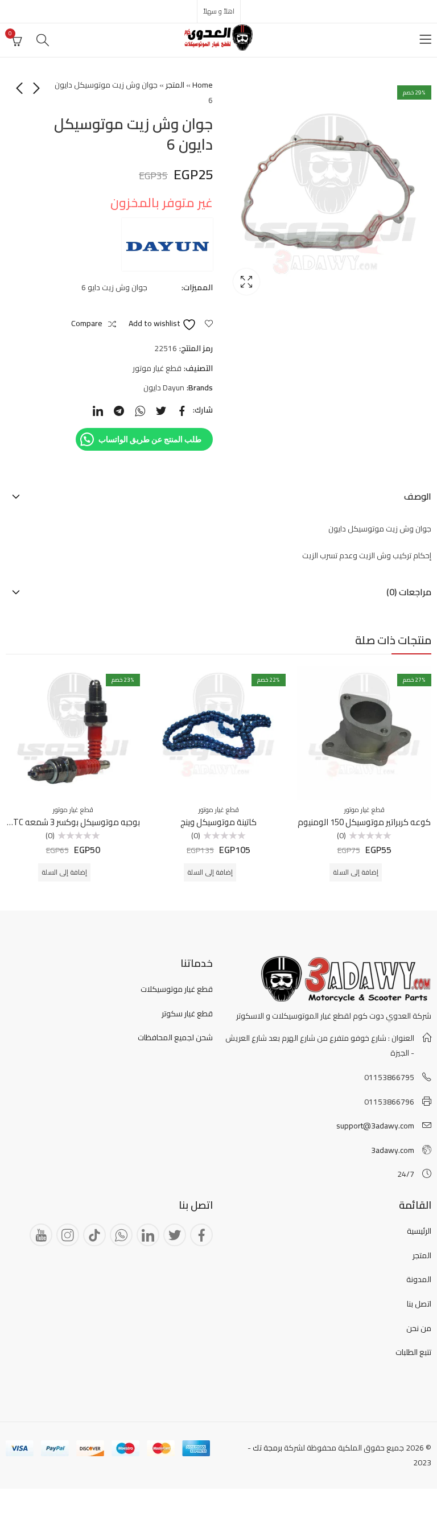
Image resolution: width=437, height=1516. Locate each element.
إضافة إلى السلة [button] (355, 872)
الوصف (417, 496)
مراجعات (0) (408, 591)
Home (202, 84)
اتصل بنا (419, 1303)
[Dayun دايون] (167, 244)
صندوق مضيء (246, 282)
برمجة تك (267, 1447)
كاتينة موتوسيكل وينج (218, 822)
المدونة (418, 1279)
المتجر (175, 84)
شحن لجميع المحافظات (175, 1037)
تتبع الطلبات (413, 1352)
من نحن (418, 1328)
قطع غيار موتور (157, 368)
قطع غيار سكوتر (187, 1013)
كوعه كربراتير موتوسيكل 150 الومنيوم (364, 822)
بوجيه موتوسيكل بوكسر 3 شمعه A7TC (71, 822)
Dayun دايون (163, 387)
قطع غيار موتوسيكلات (177, 989)
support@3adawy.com (375, 1125)
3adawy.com (392, 1150)
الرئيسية (419, 1230)
